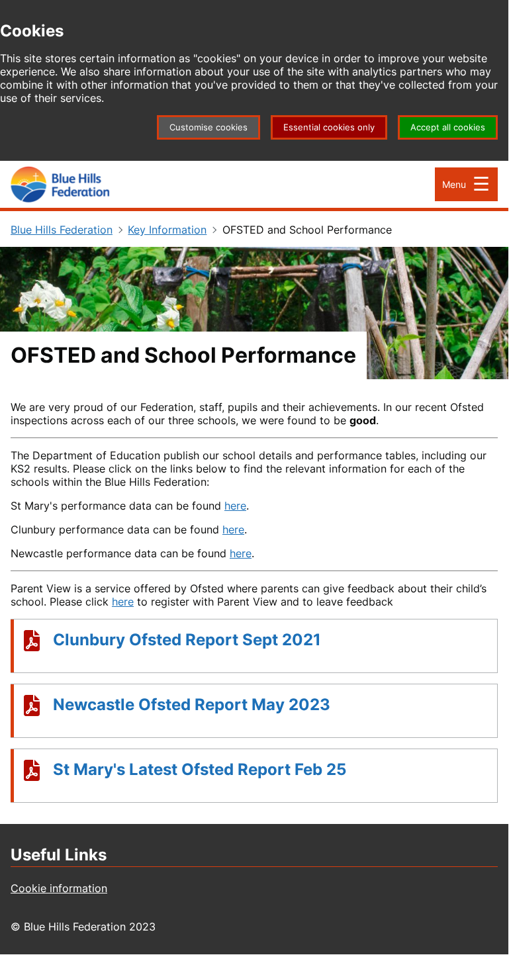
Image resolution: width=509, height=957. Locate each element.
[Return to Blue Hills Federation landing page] (60, 184)
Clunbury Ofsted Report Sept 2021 (187, 639)
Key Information (167, 229)
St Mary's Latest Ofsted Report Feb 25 (199, 769)
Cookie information (59, 888)
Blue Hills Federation (62, 229)
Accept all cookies (447, 127)
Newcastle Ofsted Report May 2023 (191, 704)
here (235, 505)
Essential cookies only (329, 127)
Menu (454, 184)
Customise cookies (208, 127)
